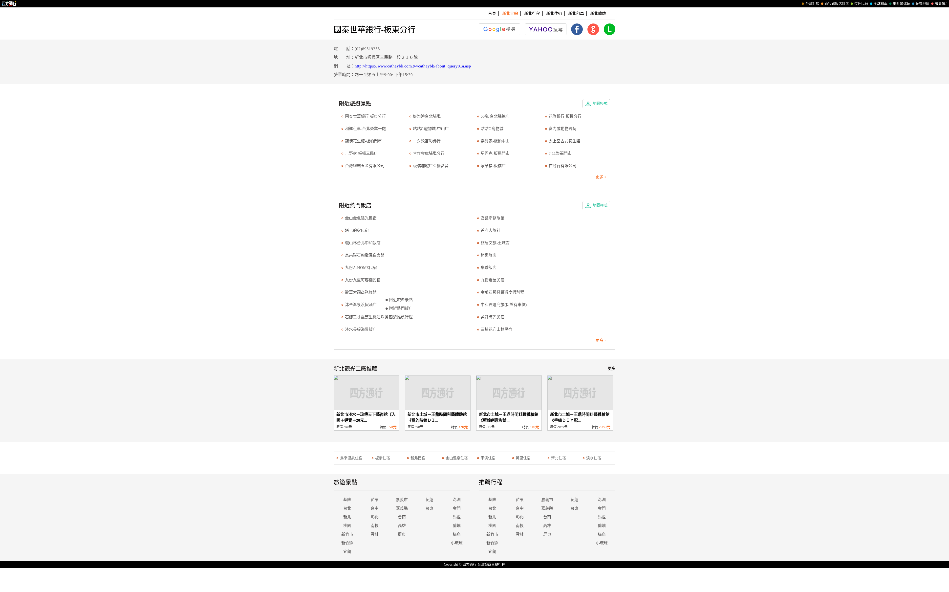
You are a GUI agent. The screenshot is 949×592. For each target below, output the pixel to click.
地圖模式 (600, 104)
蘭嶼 (457, 526)
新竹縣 (347, 543)
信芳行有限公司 (562, 166)
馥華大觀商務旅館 (361, 292)
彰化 (375, 517)
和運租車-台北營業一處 (365, 129)
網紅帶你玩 (901, 3)
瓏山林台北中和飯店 (363, 243)
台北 (347, 508)
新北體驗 (598, 13)
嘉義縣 (402, 508)
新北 (347, 517)
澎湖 (457, 500)
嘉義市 (402, 500)
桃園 (347, 526)
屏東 (402, 534)
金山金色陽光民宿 (361, 218)
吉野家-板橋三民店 (361, 153)
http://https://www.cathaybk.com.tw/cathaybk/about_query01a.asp (413, 66)
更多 (611, 369)
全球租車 (880, 3)
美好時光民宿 (492, 317)
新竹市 (347, 534)
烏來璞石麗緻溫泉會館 (365, 255)
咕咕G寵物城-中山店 (431, 129)
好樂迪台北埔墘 (427, 116)
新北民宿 (417, 458)
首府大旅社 (490, 230)
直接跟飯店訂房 (837, 3)
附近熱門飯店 (401, 308)
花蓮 (429, 500)
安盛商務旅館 (492, 218)
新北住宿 (554, 13)
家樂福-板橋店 (493, 166)
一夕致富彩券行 (427, 141)
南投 (375, 526)
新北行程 (532, 13)
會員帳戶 (942, 3)
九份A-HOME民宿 (361, 267)
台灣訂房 (812, 3)
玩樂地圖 (922, 3)
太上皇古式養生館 (564, 141)
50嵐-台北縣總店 (495, 116)
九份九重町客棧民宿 (363, 280)
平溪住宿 (488, 458)
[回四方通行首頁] (9, 3)
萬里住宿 (523, 458)
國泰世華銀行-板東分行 (365, 116)
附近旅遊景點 (401, 300)
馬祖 (457, 517)
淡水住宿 (593, 458)
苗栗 (375, 500)
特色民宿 (861, 3)
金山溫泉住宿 (457, 458)
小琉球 (457, 543)
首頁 (492, 13)
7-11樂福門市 (560, 153)
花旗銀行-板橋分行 (565, 116)
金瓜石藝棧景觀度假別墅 (502, 292)
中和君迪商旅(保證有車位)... (505, 305)
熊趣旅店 (488, 255)
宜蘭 (347, 551)
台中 (375, 508)
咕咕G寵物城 (492, 129)
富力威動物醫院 (562, 129)
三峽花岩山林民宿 (496, 329)
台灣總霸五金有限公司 (365, 166)
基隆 (347, 500)
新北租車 (576, 13)
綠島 (457, 534)
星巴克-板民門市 (495, 153)
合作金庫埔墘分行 (429, 153)
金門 (457, 508)
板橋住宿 (382, 458)
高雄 (402, 526)
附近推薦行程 (401, 317)
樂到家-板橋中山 (495, 141)
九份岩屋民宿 (492, 280)
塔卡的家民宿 (357, 230)
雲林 (375, 534)
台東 (429, 508)
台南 (402, 517)
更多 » (601, 177)
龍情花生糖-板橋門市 (363, 141)
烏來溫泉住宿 (351, 458)
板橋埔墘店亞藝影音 (431, 166)
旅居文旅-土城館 (495, 243)
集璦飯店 (488, 267)
